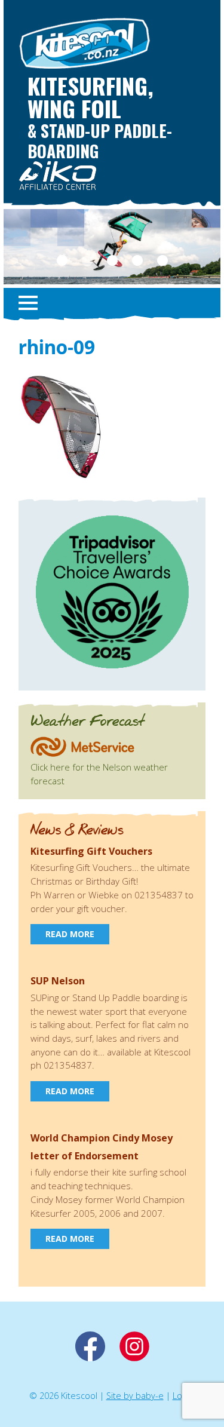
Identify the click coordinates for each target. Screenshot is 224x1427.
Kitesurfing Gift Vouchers (91, 851)
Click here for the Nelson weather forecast (99, 773)
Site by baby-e (135, 1395)
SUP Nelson (57, 980)
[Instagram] (134, 1357)
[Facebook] (90, 1357)
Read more (69, 934)
